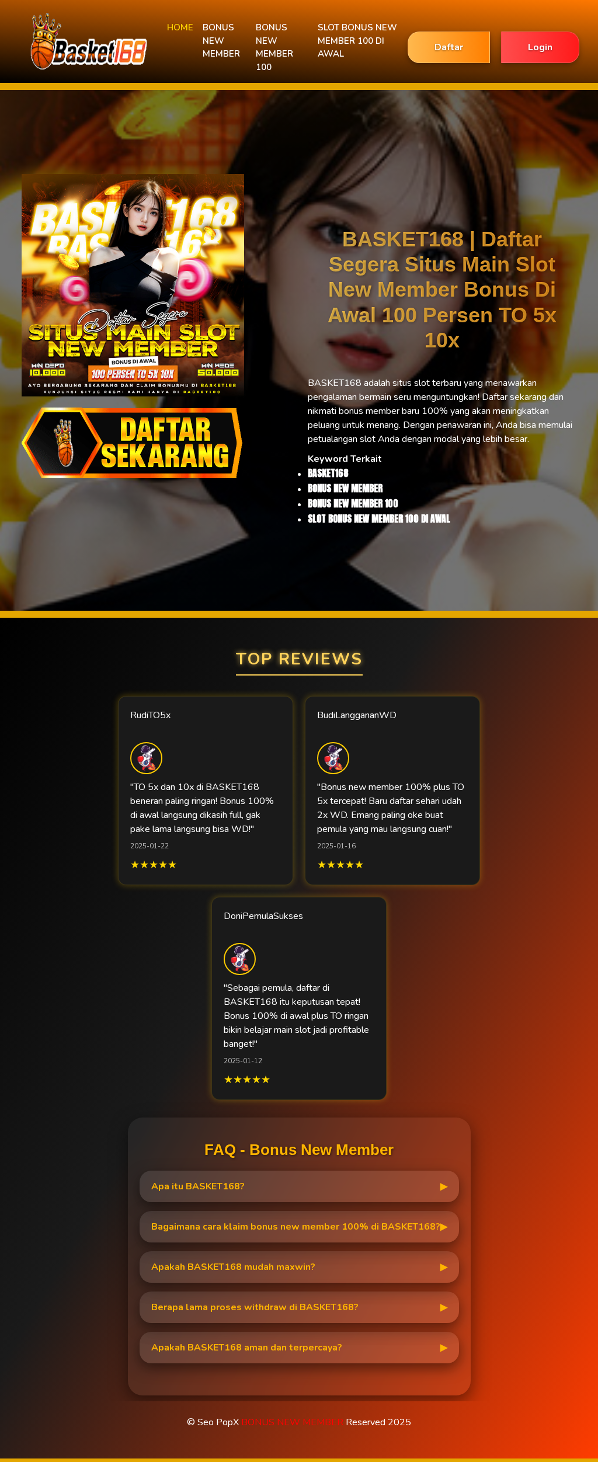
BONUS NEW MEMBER (221, 41)
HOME (180, 27)
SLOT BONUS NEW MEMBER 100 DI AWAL (357, 41)
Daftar (448, 47)
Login (540, 47)
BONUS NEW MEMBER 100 (274, 47)
